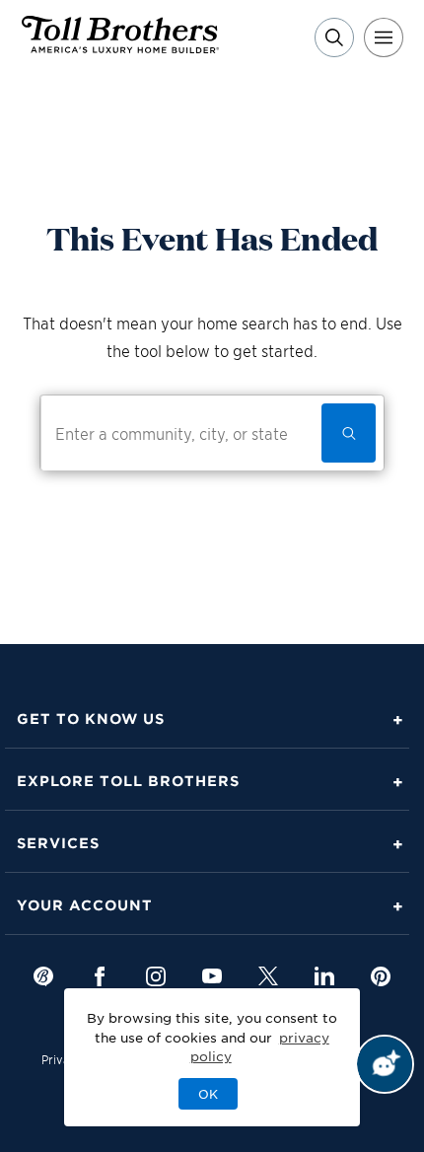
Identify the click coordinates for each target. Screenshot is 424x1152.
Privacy (61, 1058)
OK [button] (208, 1094)
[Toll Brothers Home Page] (120, 46)
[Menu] (383, 37)
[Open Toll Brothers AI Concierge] (384, 1064)
